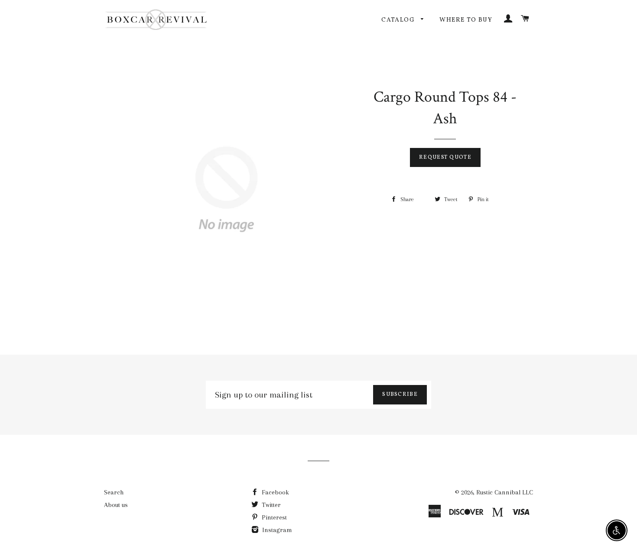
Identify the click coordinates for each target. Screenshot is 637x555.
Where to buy (465, 20)
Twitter (270, 505)
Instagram (276, 530)
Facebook (274, 492)
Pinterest (273, 517)
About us (116, 505)
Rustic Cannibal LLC (504, 492)
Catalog (398, 20)
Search (114, 492)
